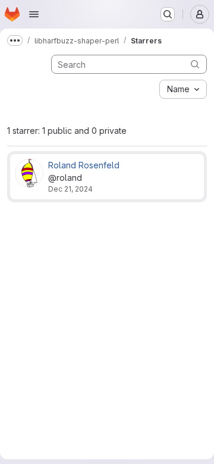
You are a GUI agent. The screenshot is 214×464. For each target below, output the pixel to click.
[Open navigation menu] (33, 14)
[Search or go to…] (167, 14)
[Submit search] (195, 64)
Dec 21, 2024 (70, 188)
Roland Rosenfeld (83, 165)
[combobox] (183, 89)
